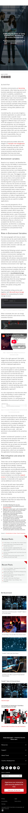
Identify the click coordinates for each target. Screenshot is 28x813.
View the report (5, 700)
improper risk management (16, 143)
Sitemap (3, 804)
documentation (7, 507)
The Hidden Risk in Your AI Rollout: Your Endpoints (12, 580)
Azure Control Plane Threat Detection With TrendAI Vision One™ (13, 545)
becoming (22, 88)
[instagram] (14, 767)
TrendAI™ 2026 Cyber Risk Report (11, 578)
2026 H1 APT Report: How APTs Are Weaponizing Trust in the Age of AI (14, 572)
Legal (16, 798)
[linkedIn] (9, 77)
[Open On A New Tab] (7, 77)
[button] (11, 775)
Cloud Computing (21, 533)
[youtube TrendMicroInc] (18, 767)
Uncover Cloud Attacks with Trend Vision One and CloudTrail (14, 553)
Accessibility (4, 801)
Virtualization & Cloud (11, 533)
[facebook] (5, 77)
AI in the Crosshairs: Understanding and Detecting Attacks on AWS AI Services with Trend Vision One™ (14, 549)
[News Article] (2, 77)
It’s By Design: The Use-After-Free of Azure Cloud (14, 542)
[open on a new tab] (10, 767)
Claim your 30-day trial (12, 790)
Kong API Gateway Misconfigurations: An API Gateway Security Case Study (13, 556)
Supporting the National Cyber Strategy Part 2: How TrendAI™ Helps (14, 575)
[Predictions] (14, 716)
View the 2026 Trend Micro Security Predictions (13, 726)
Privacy (3, 798)
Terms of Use (18, 801)
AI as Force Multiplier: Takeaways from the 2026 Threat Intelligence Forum (14, 569)
